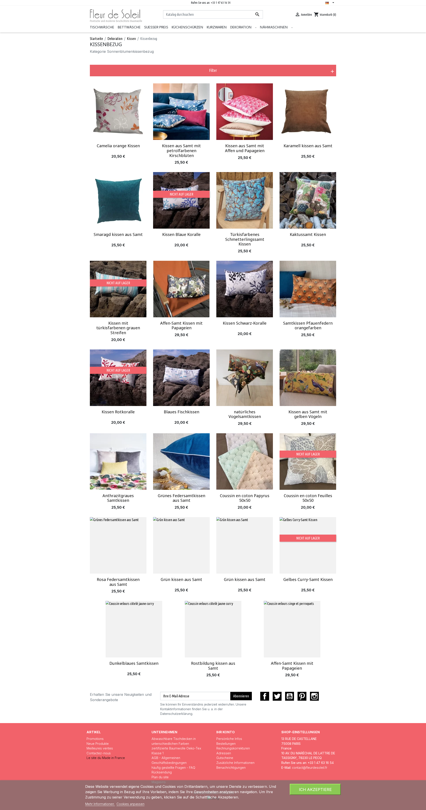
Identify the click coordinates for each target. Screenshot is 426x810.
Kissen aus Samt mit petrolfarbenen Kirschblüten (181, 150)
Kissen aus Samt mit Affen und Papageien (244, 148)
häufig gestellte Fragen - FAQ (173, 767)
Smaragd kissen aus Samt (118, 234)
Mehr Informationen (100, 804)
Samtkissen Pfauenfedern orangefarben (308, 325)
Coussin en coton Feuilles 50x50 (308, 498)
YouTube (289, 696)
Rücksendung (162, 772)
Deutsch (330, 3)
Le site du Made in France (106, 758)
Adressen (223, 753)
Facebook (264, 696)
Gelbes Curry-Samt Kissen (308, 579)
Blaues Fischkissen (181, 411)
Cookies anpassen (130, 804)
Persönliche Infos (229, 739)
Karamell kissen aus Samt (308, 145)
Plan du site (160, 777)
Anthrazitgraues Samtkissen (118, 498)
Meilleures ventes (100, 748)
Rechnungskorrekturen (233, 748)
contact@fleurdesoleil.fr (309, 767)
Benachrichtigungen (231, 767)
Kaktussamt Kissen (308, 234)
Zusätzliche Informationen (235, 763)
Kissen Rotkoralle (118, 411)
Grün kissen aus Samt (181, 579)
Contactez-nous (99, 753)
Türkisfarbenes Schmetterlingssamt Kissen (244, 239)
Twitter (277, 696)
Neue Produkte (98, 743)
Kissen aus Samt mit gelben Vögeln (307, 414)
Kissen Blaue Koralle (181, 234)
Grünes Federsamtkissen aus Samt (181, 498)
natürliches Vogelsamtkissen (245, 414)
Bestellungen (226, 743)
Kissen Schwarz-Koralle (244, 323)
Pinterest (302, 696)
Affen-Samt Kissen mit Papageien (181, 325)
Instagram (314, 696)
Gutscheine (224, 758)
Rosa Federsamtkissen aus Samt (118, 582)
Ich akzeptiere (315, 789)
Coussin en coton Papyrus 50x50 (244, 498)
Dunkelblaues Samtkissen (133, 663)
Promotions (95, 739)
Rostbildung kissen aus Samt (213, 666)
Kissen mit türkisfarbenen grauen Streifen (118, 327)
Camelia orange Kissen (118, 145)
